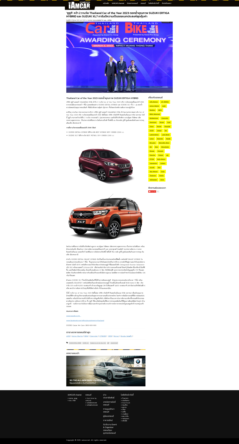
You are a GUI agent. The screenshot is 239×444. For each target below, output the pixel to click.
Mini (156, 147)
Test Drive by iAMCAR (90, 399)
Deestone (153, 122)
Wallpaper (125, 418)
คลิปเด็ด (124, 421)
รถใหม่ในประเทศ (92, 403)
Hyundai (167, 126)
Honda (159, 126)
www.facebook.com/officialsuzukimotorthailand (85, 320)
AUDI (68, 336)
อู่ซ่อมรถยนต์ (108, 416)
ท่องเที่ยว (125, 405)
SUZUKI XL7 (86, 343)
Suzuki (152, 167)
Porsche (152, 155)
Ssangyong (153, 163)
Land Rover (166, 134)
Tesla (162, 171)
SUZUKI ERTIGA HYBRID (75, 343)
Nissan (152, 151)
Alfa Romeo (154, 102)
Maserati (160, 138)
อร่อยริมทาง (125, 400)
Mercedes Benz (164, 143)
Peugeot (160, 151)
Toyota (161, 175)
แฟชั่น (124, 412)
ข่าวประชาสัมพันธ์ (97, 20)
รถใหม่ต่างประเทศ (92, 405)
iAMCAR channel (118, 3)
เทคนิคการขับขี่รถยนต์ (109, 403)
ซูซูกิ (108, 343)
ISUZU (152, 130)
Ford (168, 122)
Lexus (152, 138)
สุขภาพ (124, 407)
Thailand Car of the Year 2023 (98, 343)
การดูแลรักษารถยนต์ (108, 410)
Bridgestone (154, 118)
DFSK (110, 336)
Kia (166, 130)
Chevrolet (94, 336)
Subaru (162, 163)
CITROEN (102, 336)
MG (151, 147)
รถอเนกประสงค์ (114, 343)
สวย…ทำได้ (72, 400)
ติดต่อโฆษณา (166, 3)
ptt (167, 155)
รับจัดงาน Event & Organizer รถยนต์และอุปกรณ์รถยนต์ (110, 429)
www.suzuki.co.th (73, 316)
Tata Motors (154, 171)
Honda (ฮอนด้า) (126, 336)
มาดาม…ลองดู (73, 398)
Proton (160, 155)
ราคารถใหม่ (108, 420)
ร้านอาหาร (125, 398)
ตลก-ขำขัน (125, 416)
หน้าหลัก (106, 3)
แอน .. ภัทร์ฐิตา (108, 20)
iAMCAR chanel (75, 394)
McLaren (153, 143)
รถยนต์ (143, 3)
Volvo (162, 179)
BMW (86, 336)
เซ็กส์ (123, 409)
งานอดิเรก (125, 414)
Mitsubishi (165, 147)
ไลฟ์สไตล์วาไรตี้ (153, 3)
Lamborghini (154, 134)
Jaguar (159, 130)
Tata (159, 167)
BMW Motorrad (155, 114)
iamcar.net (86, 440)
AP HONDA (165, 102)
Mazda (168, 138)
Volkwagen (153, 179)
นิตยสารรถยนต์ (132, 3)
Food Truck (126, 403)
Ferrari (116, 336)
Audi (164, 106)
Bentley (152, 110)
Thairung (153, 175)
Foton (152, 126)
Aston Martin (77, 336)
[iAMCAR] (81, 2)
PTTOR (152, 159)
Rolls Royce (161, 159)
